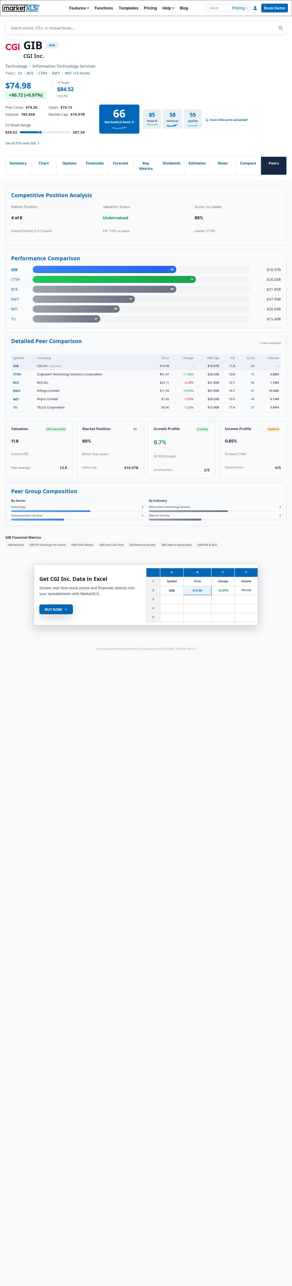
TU (20, 73)
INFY (56, 73)
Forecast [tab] (120, 163)
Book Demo (274, 8)
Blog (184, 8)
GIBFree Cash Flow (111, 545)
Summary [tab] (18, 163)
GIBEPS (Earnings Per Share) (47, 545)
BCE (30, 73)
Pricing (150, 8)
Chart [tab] (44, 163)
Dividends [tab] (171, 163)
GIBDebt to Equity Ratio (176, 545)
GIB (16, 366)
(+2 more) (81, 73)
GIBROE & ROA (207, 545)
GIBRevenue (16, 545)
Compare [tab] (248, 163)
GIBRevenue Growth (142, 545)
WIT (68, 73)
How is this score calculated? (229, 120)
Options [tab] (69, 163)
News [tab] (223, 163)
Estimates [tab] (197, 163)
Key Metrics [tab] (146, 166)
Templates (128, 8)
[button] (79, 8)
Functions (104, 8)
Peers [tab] (274, 163)
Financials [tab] (95, 163)
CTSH (42, 73)
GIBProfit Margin (82, 545)
